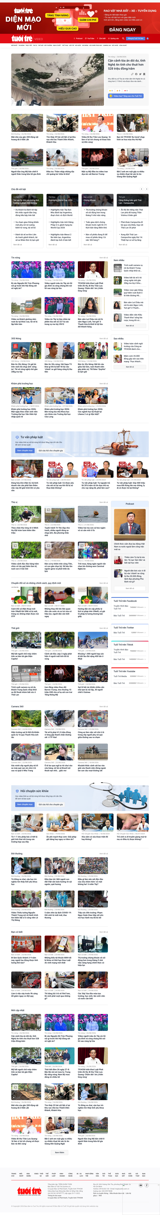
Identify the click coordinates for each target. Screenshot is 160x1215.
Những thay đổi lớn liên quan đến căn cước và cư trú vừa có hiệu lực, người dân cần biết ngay (58, 613)
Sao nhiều (119, 338)
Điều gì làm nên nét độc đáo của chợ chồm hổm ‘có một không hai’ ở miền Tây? (90, 881)
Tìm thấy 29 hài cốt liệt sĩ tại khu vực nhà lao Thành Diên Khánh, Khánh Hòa (61, 139)
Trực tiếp (29, 45)
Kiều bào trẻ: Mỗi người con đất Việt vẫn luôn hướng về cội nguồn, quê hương (58, 881)
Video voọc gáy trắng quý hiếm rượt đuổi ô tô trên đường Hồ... (133, 293)
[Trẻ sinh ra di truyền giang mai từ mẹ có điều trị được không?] (133, 822)
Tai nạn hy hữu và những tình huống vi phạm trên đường (26, 201)
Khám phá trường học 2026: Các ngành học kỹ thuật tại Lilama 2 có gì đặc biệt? (90, 411)
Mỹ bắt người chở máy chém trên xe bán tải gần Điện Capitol (24, 656)
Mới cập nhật (17, 1010)
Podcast (79, 39)
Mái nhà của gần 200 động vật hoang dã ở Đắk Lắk (24, 138)
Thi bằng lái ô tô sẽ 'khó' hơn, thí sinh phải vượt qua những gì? (57, 996)
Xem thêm (59, 1152)
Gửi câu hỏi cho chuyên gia (51, 450)
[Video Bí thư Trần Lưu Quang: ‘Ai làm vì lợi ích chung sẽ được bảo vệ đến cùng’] (98, 123)
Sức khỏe (115, 45)
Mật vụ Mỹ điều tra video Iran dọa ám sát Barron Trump (95, 172)
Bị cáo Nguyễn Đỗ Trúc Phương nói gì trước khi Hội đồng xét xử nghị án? (25, 285)
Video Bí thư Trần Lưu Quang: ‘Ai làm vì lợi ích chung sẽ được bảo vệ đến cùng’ (96, 139)
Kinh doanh (62, 1175)
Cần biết (102, 39)
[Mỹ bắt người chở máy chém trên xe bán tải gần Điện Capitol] (26, 640)
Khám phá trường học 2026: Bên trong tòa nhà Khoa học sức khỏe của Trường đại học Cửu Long (58, 413)
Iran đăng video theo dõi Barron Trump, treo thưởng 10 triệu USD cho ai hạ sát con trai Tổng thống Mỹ (58, 691)
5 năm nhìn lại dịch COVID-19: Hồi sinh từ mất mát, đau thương (58, 915)
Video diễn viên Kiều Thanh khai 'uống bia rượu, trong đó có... (133, 317)
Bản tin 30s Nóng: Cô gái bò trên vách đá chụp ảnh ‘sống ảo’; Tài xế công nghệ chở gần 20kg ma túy (24, 368)
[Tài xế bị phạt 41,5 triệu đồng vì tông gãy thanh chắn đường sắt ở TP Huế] (60, 718)
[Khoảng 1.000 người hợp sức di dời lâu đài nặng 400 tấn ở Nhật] (93, 640)
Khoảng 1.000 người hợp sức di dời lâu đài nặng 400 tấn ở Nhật (91, 656)
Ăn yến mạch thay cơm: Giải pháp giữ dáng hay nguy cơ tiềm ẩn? (61, 838)
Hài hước (78, 45)
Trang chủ (13, 1175)
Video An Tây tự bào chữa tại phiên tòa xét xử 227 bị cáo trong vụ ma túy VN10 (57, 321)
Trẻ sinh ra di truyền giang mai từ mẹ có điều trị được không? (131, 838)
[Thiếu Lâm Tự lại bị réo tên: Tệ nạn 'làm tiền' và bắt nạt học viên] (118, 560)
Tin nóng (21, 45)
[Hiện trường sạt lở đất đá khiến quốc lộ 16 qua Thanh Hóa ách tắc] (26, 718)
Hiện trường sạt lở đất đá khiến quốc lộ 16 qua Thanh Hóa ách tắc (25, 734)
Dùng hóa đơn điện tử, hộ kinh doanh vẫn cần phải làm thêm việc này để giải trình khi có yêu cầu (25, 487)
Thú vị (35, 45)
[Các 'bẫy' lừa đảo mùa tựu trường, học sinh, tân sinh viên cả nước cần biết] (93, 980)
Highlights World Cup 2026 (60, 200)
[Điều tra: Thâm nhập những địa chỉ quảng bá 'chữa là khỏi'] (62, 157)
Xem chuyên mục (25, 450)
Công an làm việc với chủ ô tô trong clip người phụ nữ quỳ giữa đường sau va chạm (91, 734)
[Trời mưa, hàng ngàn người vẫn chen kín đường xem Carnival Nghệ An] (93, 550)
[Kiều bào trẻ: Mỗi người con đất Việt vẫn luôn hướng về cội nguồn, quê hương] (60, 865)
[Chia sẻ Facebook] (136, 74)
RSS (100, 1196)
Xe (77, 1174)
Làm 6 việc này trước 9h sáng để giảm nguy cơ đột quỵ (24, 994)
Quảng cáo (114, 39)
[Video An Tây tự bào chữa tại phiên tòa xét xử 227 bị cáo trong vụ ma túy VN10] (60, 305)
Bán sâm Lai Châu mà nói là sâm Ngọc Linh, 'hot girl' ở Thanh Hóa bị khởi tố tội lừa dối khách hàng (90, 323)
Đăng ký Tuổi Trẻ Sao (135, 38)
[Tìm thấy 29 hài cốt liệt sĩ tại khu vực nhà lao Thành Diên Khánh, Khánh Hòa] (62, 123)
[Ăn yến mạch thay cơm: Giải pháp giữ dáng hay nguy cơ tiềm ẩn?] (62, 822)
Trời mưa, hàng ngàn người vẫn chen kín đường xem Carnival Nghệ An (92, 566)
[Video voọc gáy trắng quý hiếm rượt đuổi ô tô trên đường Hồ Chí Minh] (118, 293)
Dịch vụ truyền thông (100, 1193)
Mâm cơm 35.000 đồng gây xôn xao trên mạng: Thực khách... (134, 359)
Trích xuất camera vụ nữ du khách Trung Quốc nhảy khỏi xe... (133, 268)
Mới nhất (14, 45)
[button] (142, 189)
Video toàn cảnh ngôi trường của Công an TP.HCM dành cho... (133, 346)
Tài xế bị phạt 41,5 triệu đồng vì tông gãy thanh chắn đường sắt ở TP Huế (58, 734)
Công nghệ (122, 45)
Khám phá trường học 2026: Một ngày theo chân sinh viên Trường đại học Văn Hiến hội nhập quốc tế (24, 413)
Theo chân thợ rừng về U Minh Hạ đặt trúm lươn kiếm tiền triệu (24, 530)
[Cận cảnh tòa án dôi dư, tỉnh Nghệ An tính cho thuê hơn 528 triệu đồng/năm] (57, 80)
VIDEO (38, 39)
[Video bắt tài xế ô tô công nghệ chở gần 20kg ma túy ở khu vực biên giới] (118, 280)
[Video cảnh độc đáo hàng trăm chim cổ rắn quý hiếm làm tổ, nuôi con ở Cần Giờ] (26, 550)
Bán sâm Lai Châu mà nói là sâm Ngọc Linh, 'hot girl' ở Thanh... (133, 305)
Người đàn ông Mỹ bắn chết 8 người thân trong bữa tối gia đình (26, 172)
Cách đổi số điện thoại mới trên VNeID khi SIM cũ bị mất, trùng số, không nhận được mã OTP (25, 613)
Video (36, 1174)
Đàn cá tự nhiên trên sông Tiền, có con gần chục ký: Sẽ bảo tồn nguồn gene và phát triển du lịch (58, 567)
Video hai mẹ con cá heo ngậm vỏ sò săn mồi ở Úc (91, 529)
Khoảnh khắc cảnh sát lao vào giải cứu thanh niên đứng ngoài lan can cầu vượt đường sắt (92, 768)
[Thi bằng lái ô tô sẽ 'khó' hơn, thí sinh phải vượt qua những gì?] (60, 980)
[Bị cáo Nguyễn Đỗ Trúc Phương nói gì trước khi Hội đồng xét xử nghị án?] (26, 269)
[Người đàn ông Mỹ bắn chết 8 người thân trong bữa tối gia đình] (27, 157)
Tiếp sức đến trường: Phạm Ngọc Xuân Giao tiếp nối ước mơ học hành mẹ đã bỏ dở (90, 915)
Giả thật (137, 1175)
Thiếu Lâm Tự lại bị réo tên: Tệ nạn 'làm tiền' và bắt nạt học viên (134, 560)
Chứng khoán (90, 200)
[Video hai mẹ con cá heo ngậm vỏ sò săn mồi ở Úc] (93, 514)
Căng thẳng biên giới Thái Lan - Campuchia (130, 201)
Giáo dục (117, 1175)
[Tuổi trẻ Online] (29, 1191)
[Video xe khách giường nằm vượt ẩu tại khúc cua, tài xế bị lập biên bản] (26, 305)
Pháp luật (54, 1175)
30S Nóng (85, 45)
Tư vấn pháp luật (52, 480)
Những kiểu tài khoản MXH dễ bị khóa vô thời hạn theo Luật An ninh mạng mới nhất (58, 960)
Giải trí (71, 45)
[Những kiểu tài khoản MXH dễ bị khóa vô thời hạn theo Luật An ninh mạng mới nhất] (60, 944)
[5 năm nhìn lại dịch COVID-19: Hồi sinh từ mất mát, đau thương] (60, 899)
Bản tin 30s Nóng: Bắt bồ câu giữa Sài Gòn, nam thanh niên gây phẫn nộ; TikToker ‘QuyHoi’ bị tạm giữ (92, 368)
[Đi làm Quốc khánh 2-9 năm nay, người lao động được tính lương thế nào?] (26, 944)
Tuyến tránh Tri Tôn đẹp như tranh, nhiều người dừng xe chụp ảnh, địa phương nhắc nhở (57, 532)
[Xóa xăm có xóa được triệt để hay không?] (98, 822)
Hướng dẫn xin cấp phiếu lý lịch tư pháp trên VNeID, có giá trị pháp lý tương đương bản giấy (91, 613)
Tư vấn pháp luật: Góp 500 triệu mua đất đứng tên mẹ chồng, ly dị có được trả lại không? (131, 485)
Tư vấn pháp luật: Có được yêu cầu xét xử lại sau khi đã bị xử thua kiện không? (60, 485)
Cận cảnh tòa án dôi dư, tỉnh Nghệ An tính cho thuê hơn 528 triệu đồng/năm (126, 64)
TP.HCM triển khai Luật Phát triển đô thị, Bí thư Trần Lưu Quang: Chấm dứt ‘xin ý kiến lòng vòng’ (90, 287)
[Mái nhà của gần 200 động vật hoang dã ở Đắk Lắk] (27, 123)
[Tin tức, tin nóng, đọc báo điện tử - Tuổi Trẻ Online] (22, 38)
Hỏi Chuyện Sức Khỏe (90, 834)
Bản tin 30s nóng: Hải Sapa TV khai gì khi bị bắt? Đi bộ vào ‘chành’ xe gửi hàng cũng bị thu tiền (58, 368)
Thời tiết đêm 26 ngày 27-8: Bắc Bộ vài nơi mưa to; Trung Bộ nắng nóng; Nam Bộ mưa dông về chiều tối (57, 1073)
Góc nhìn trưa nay (95, 45)
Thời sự (41, 1175)
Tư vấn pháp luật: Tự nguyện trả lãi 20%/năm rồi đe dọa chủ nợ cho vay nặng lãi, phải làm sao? (96, 485)
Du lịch (81, 1175)
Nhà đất (123, 1175)
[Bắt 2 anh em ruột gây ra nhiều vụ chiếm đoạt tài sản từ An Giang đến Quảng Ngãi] (133, 157)
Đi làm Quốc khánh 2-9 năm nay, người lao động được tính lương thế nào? (24, 960)
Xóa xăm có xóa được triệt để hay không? (95, 838)
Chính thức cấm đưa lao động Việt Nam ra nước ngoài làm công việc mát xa (129, 547)
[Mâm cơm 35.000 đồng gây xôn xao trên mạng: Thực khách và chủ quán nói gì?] (118, 359)
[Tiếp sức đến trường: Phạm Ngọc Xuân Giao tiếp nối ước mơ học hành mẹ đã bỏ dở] (93, 899)
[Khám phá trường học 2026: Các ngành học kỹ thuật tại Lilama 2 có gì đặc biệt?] (93, 395)
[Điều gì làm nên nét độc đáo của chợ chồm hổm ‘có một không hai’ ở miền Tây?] (93, 865)
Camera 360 (107, 45)
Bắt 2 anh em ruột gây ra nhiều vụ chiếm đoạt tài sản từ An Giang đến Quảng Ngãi (130, 174)
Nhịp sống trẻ (89, 1175)
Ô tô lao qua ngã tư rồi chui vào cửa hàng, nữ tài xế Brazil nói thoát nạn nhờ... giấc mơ (58, 768)
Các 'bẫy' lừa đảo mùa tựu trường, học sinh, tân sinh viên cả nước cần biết (91, 996)
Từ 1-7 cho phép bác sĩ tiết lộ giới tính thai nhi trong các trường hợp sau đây (24, 839)
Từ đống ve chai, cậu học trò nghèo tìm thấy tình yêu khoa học (24, 881)
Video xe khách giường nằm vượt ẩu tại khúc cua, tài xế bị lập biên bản (24, 321)
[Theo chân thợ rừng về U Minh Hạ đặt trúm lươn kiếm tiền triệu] (26, 514)
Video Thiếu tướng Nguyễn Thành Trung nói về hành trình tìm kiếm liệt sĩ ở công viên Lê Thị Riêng (24, 916)
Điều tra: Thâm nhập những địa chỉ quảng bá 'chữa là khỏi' (60, 172)
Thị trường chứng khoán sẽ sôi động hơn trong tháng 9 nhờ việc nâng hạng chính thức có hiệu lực (91, 961)
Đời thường (48, 45)
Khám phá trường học (22, 383)
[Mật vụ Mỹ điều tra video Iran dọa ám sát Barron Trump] (98, 157)
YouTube (90, 39)
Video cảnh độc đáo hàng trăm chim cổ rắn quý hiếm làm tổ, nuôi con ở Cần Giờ (25, 566)
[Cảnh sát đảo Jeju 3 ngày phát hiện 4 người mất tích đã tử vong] (60, 640)
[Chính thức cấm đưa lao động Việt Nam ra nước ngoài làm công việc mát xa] (130, 525)
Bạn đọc (143, 1175)
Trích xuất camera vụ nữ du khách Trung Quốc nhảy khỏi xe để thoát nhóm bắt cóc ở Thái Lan (24, 691)
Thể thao (65, 45)
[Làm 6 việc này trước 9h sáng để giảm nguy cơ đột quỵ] (26, 980)
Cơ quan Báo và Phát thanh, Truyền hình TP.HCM (65, 1198)
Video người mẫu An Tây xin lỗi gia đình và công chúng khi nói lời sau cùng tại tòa (58, 285)
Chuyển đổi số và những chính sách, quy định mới (36, 583)
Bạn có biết (57, 45)
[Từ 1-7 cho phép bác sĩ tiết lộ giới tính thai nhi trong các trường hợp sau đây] (27, 822)
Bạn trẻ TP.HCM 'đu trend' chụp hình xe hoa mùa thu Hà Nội (131, 138)
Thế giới (40, 45)
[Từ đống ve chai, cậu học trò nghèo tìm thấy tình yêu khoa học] (26, 865)
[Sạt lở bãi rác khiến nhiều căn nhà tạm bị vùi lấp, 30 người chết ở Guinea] (93, 673)
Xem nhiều (119, 260)
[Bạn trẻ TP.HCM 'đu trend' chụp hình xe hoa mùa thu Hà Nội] (133, 123)
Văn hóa (97, 1175)
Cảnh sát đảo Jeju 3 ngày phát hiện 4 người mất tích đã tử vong (58, 656)
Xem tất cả (17, 245)
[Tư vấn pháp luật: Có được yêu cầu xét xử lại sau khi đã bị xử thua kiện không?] (62, 469)
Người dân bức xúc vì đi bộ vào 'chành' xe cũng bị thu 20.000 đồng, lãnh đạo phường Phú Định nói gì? (135, 576)
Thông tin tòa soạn (54, 1196)
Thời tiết (48, 1067)
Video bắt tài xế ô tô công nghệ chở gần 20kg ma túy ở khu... (133, 280)
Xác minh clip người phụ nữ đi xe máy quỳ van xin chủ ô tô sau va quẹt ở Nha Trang (24, 768)
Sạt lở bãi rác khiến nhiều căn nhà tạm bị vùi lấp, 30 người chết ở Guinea (91, 689)
